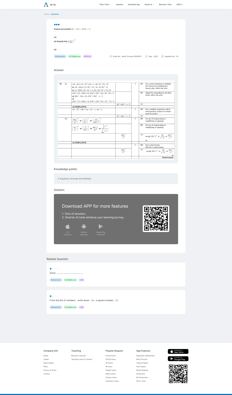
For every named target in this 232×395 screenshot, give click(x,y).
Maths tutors (111, 374)
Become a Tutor (165, 4)
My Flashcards (142, 377)
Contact (47, 374)
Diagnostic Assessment (145, 356)
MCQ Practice (141, 359)
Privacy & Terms (50, 370)
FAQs (46, 366)
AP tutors (109, 363)
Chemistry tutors (112, 381)
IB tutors (109, 366)
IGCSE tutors (111, 359)
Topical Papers (142, 363)
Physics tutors (111, 377)
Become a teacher (78, 356)
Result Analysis (142, 370)
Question (119, 4)
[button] (105, 4)
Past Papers (141, 366)
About (46, 356)
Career (46, 359)
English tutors (111, 370)
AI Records (140, 374)
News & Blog (49, 363)
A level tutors (111, 356)
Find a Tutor (141, 381)
